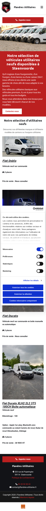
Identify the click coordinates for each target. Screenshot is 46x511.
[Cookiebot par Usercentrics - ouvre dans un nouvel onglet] (33, 209)
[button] (40, 7)
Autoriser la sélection (23, 294)
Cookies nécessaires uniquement (23, 301)
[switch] (40, 256)
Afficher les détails (31, 280)
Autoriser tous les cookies (23, 287)
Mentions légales (27, 497)
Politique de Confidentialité (23, 478)
